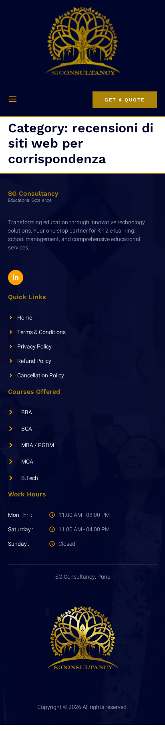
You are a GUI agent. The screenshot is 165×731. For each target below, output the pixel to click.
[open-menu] (13, 100)
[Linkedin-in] (15, 277)
